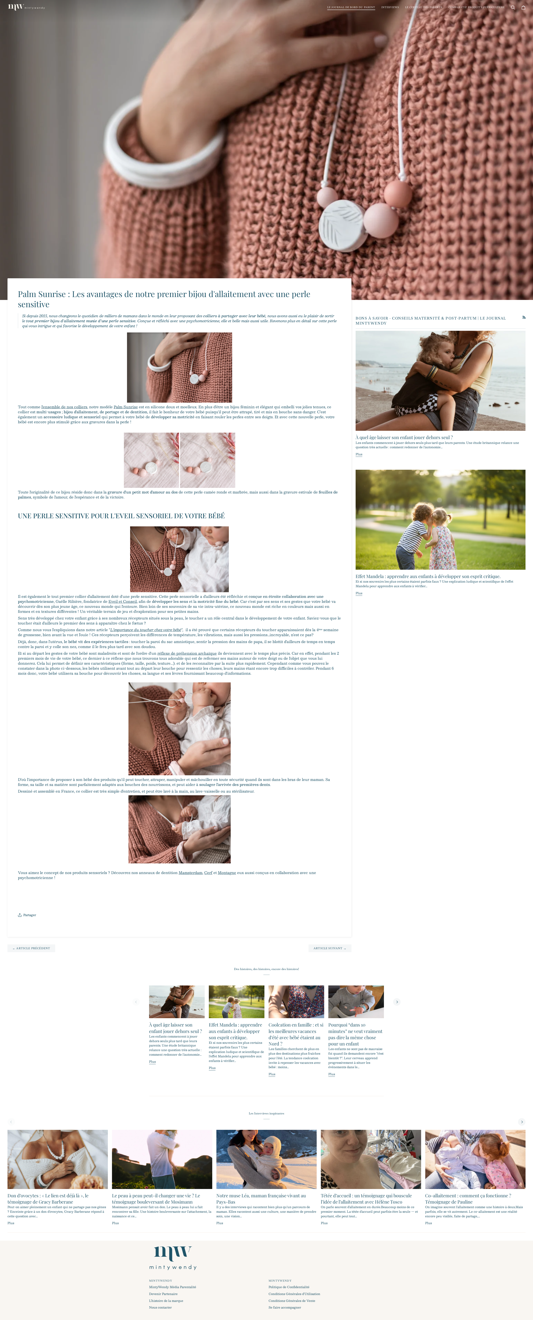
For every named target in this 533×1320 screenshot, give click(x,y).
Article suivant (330, 948)
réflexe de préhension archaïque (187, 653)
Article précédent (31, 948)
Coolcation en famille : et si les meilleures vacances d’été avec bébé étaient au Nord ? (296, 1034)
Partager (29, 914)
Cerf (208, 872)
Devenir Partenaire (163, 1293)
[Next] (397, 1002)
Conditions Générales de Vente (292, 1300)
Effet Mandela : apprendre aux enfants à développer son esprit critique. (428, 576)
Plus (359, 454)
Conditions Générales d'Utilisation (294, 1293)
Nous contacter (160, 1307)
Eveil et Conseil (122, 601)
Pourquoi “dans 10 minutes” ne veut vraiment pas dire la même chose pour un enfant (355, 1034)
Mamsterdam (190, 872)
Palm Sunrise (126, 407)
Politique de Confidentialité (289, 1286)
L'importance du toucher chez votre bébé (145, 630)
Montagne (227, 872)
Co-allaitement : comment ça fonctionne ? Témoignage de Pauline (468, 1198)
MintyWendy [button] (160, 1281)
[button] (351, 7)
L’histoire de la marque (166, 1300)
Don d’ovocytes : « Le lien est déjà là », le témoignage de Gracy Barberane (47, 1198)
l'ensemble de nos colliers (64, 407)
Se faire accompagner (285, 1307)
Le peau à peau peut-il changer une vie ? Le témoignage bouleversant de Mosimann (156, 1198)
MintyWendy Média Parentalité (172, 1286)
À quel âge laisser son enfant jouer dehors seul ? (404, 437)
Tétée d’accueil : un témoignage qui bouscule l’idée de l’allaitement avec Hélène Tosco (366, 1198)
